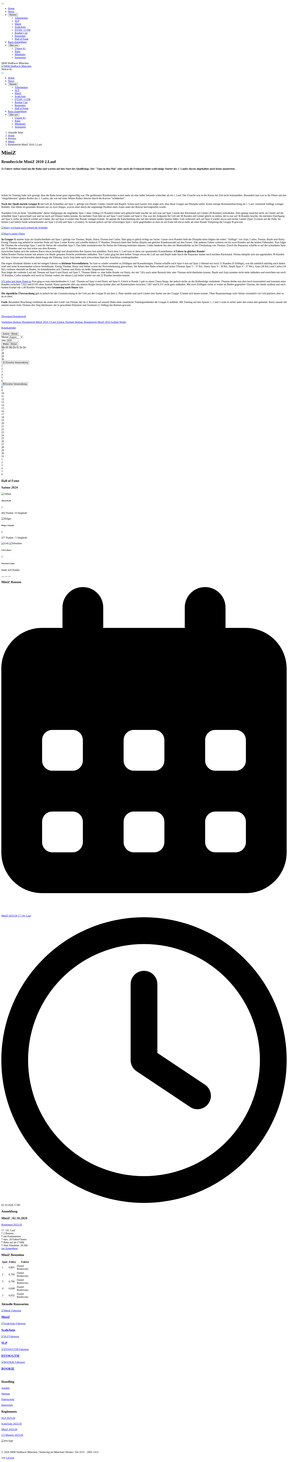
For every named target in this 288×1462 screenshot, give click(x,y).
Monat (4, 337)
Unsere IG (20, 48)
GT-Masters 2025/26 (12, 1435)
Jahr (3, 340)
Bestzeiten (20, 36)
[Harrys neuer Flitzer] (13, 233)
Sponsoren (20, 57)
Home (11, 8)
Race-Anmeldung (17, 42)
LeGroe (10, 1457)
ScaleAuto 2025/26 (11, 1423)
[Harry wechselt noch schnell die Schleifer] (24, 227)
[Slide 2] (6, 576)
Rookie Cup (21, 33)
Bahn (17, 51)
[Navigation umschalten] (2, 3)
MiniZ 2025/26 (9, 1429)
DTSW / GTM (22, 30)
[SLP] (10, 1336)
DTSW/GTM (10, 1356)
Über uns (13, 45)
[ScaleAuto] (13, 1323)
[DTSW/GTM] (15, 1349)
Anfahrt (5, 1388)
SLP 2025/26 (8, 1418)
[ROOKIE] (13, 1362)
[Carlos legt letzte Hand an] (16, 281)
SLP (17, 21)
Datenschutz (7, 1399)
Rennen (13, 15)
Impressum (7, 1405)
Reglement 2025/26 (11, 1224)
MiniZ (18, 24)
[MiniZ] (11, 1310)
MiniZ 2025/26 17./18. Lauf (16, 915)
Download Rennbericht (13, 316)
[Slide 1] (2, 576)
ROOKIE (7, 1368)
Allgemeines (21, 18)
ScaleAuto (20, 27)
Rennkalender (8, 327)
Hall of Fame (21, 39)
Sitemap (5, 1393)
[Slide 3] (9, 576)
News (11, 11)
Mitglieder (20, 54)
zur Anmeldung (9, 1248)
